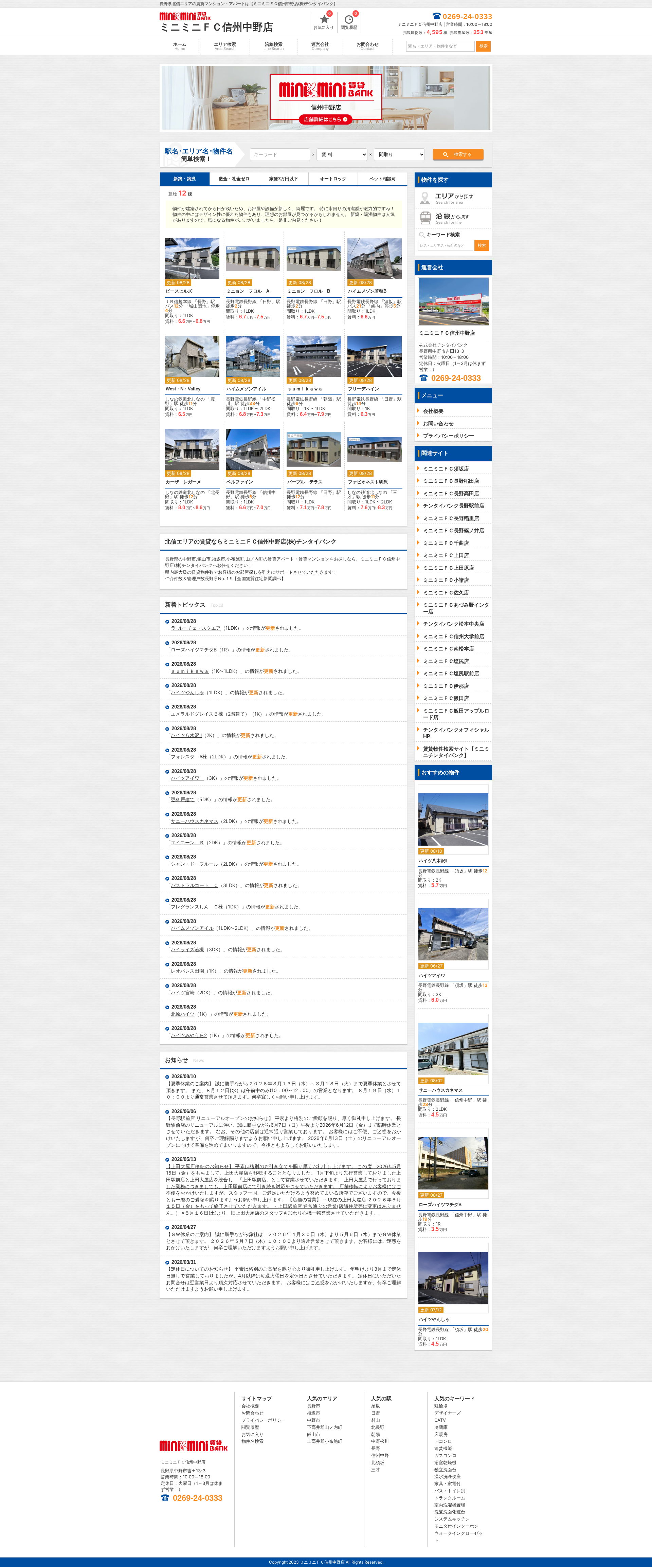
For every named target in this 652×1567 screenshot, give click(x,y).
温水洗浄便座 (447, 1476)
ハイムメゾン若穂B (367, 291)
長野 (201, 301)
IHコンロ (443, 1441)
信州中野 (463, 1100)
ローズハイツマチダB (194, 649)
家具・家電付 (447, 1483)
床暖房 (441, 1434)
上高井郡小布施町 (324, 1441)
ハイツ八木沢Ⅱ (186, 735)
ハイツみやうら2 (189, 1035)
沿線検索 (274, 46)
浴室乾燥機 (445, 1462)
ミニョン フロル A (248, 291)
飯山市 (313, 1434)
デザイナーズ (447, 1413)
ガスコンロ (445, 1455)
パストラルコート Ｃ (194, 885)
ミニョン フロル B (308, 291)
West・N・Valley (183, 388)
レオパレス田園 (187, 971)
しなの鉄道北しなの (185, 399)
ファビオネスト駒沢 (368, 481)
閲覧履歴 (349, 21)
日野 (266, 301)
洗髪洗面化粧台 (449, 1511)
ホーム (179, 46)
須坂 (388, 301)
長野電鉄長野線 (241, 301)
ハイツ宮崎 (183, 992)
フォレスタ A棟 (189, 756)
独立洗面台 (445, 1469)
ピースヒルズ (179, 291)
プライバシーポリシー (263, 1420)
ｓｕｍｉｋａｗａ (305, 388)
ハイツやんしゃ (187, 692)
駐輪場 (441, 1405)
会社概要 (250, 1405)
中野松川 (380, 1441)
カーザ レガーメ (185, 481)
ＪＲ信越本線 (178, 301)
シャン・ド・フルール (194, 864)
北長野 (377, 1427)
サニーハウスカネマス (194, 821)
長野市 (313, 1405)
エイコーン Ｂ (187, 842)
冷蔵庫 (441, 1427)
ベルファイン (240, 481)
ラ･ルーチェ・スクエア (196, 628)
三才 (375, 1469)
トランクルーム (449, 1497)
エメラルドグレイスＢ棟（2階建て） (210, 714)
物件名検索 (252, 1441)
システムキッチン (452, 1519)
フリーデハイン (363, 388)
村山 (375, 1420)
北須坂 (377, 1462)
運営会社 (320, 46)
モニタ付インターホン (456, 1526)
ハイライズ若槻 (187, 949)
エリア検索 (225, 46)
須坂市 (313, 1413)
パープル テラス (305, 481)
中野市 (313, 1420)
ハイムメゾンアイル (246, 388)
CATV (440, 1420)
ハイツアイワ (187, 778)
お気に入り (323, 21)
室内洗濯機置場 (449, 1505)
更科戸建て (183, 799)
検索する (463, 154)
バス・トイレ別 (449, 1490)
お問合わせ (368, 46)
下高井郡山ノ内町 (324, 1427)
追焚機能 (443, 1448)
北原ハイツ (183, 1014)
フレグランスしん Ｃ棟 (197, 906)
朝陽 (327, 399)
